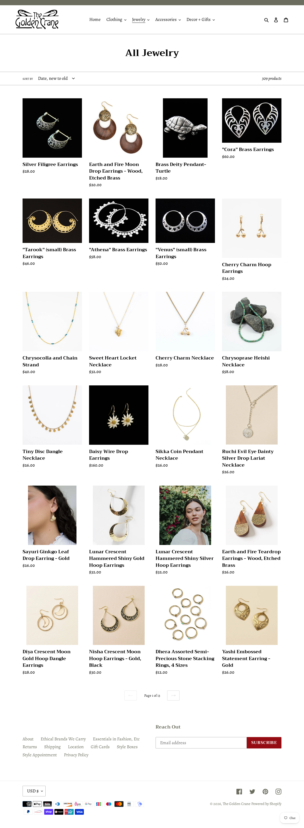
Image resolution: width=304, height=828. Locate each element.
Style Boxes (127, 747)
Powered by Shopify (266, 803)
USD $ (33, 791)
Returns (30, 747)
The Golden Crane (236, 803)
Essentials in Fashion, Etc (116, 739)
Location (76, 747)
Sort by (28, 79)
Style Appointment (40, 755)
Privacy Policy (76, 755)
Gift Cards (100, 747)
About (28, 739)
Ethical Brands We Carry (63, 739)
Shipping (52, 747)
